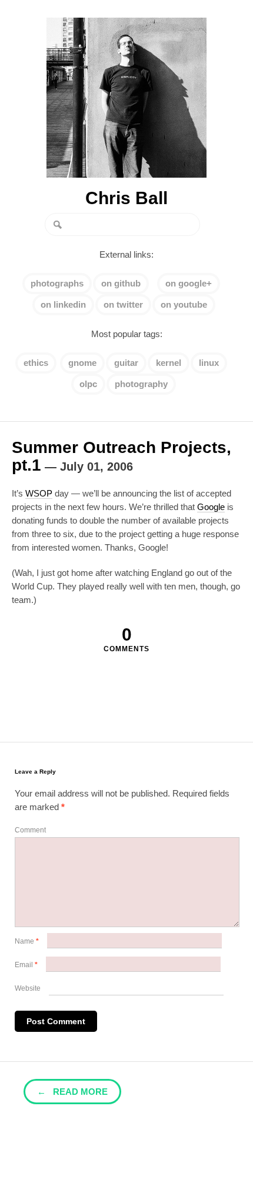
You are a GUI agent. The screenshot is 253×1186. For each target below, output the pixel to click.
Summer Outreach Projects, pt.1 (121, 456)
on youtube (184, 304)
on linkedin (63, 304)
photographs (57, 283)
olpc (88, 384)
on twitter (123, 304)
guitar (126, 363)
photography (141, 384)
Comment (30, 830)
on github (121, 283)
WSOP (38, 493)
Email (26, 965)
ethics (36, 363)
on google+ (188, 283)
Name (27, 941)
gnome (82, 363)
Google (211, 507)
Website (28, 988)
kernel (168, 363)
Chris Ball (126, 198)
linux (209, 363)
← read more (72, 1092)
